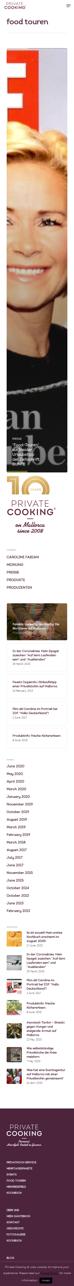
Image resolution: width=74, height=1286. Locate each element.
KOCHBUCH (14, 1193)
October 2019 (18, 812)
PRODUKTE (16, 580)
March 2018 (16, 842)
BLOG (10, 1258)
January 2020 (18, 797)
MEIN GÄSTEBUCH (18, 1216)
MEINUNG (15, 565)
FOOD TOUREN (16, 1180)
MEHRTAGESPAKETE (19, 1168)
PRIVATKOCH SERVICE (21, 1162)
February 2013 (18, 911)
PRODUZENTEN (19, 588)
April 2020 (15, 782)
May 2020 (15, 774)
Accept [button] (46, 1280)
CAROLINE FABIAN (23, 557)
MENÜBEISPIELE (16, 1187)
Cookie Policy (49, 1273)
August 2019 (17, 820)
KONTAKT (13, 1222)
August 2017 (17, 850)
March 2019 (16, 827)
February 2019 (18, 835)
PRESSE (17, 439)
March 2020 (16, 789)
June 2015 (15, 880)
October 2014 (18, 888)
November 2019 (20, 804)
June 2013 (15, 903)
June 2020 (15, 766)
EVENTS (12, 1174)
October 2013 (18, 896)
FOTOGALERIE (16, 1234)
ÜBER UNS (13, 1210)
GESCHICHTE (15, 1228)
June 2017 (15, 865)
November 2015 (20, 873)
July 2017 (15, 858)
